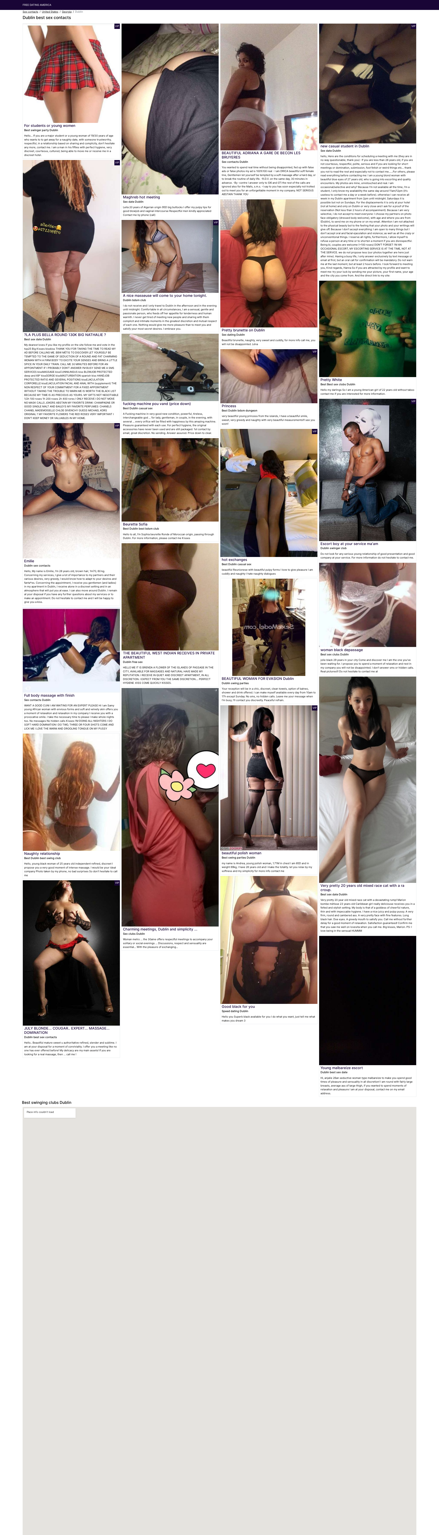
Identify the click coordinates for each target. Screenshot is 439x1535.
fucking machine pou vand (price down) (157, 404)
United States (50, 11)
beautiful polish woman (241, 853)
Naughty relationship (42, 853)
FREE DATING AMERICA (37, 5)
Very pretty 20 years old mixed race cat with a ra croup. (362, 887)
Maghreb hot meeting (141, 197)
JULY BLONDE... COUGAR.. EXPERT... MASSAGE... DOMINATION (67, 1030)
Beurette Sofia (135, 524)
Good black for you (238, 1006)
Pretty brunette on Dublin (243, 330)
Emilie (29, 561)
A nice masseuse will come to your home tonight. (165, 295)
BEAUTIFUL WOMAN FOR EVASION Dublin (258, 678)
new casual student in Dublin (345, 146)
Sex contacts (30, 11)
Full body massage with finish (49, 695)
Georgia (67, 11)
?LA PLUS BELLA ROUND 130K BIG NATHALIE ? (65, 335)
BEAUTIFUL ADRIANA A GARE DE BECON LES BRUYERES (261, 155)
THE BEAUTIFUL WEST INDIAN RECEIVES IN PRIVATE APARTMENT (169, 655)
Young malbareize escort (342, 1068)
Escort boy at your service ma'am (349, 544)
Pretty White (331, 380)
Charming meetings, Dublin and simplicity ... (160, 929)
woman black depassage (342, 650)
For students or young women (49, 125)
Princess (229, 406)
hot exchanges (234, 559)
